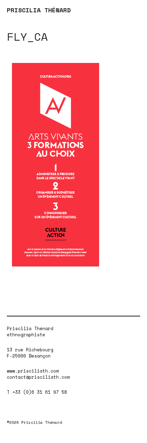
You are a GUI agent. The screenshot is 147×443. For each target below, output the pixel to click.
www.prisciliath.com (33, 370)
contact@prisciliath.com (38, 377)
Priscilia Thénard (30, 328)
